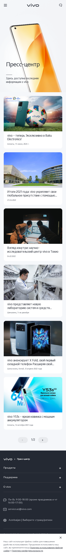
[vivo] (8, 459)
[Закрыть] (61, 538)
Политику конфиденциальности (27, 551)
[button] (5, 5)
